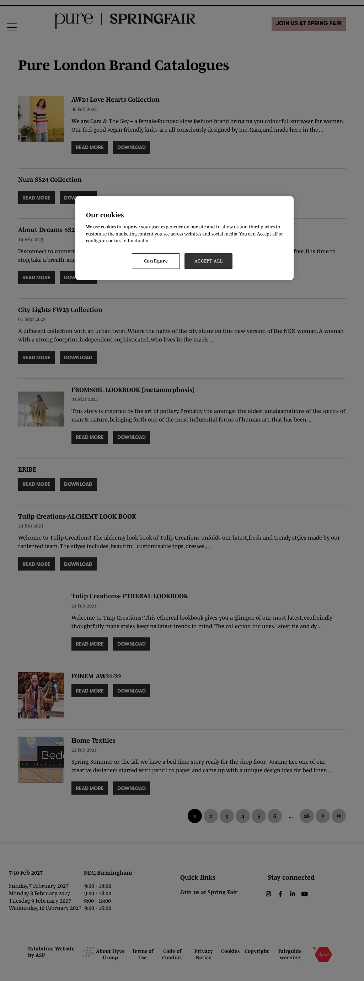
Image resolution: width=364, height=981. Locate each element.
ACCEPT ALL (208, 261)
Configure (156, 261)
